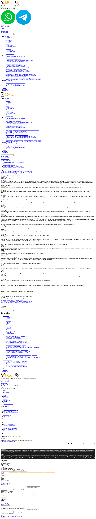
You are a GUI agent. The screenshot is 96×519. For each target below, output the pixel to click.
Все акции (3, 176)
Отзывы (8, 39)
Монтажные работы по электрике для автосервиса (18, 71)
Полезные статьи (7, 402)
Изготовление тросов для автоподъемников (16, 61)
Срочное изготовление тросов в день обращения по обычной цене (16, 172)
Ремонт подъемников (8, 424)
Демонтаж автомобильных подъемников (16, 69)
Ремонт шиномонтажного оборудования (16, 65)
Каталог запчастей (7, 80)
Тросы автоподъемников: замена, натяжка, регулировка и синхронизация (23, 79)
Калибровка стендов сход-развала (14, 64)
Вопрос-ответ (9, 50)
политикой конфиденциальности (16, 516)
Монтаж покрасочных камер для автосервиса (17, 70)
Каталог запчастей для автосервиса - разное (16, 86)
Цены (4, 88)
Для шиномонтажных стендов (10, 412)
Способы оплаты (10, 54)
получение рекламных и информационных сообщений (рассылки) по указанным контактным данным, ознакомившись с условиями (32, 472)
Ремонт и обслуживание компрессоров (15, 66)
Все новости (4, 304)
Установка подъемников (9, 425)
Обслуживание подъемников (10, 428)
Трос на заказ (6, 416)
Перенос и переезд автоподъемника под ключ (17, 73)
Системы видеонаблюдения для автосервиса (16, 76)
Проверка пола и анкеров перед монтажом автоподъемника (20, 74)
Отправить (3, 475)
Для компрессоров (7, 411)
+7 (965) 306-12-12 (5, 26)
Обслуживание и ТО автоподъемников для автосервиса (19, 60)
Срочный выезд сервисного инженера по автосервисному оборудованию (23, 78)
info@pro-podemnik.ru (6, 28)
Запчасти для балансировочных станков (15, 83)
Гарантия (8, 52)
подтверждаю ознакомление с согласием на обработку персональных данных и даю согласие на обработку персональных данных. (33, 473)
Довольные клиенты (11, 46)
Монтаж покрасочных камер (10, 430)
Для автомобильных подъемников (11, 408)
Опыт (7, 44)
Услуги (5, 55)
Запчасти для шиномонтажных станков (15, 85)
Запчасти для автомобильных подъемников (16, 81)
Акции (5, 89)
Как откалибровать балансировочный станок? (12, 300)
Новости (8, 42)
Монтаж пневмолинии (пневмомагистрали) (16, 62)
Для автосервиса (7, 413)
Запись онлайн (4, 32)
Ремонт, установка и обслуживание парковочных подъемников (21, 75)
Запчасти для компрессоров (12, 84)
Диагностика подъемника (9, 427)
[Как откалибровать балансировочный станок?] (12, 298)
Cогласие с (13, 516)
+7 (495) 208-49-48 (5, 25)
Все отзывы (3, 293)
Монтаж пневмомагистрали (10, 429)
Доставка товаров (10, 51)
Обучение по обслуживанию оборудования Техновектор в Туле (16, 302)
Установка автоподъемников (13, 57)
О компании (6, 36)
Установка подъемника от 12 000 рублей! (10, 175)
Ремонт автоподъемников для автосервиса (16, 56)
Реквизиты (8, 49)
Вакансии (8, 47)
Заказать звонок (4, 31)
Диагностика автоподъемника (13, 59)
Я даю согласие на (28, 472)
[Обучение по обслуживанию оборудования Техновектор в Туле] (16, 301)
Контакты (5, 90)
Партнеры (8, 41)
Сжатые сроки (9, 45)
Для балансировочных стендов (10, 410)
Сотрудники (9, 40)
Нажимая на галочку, (29, 473)
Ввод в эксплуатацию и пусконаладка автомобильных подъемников (22, 67)
